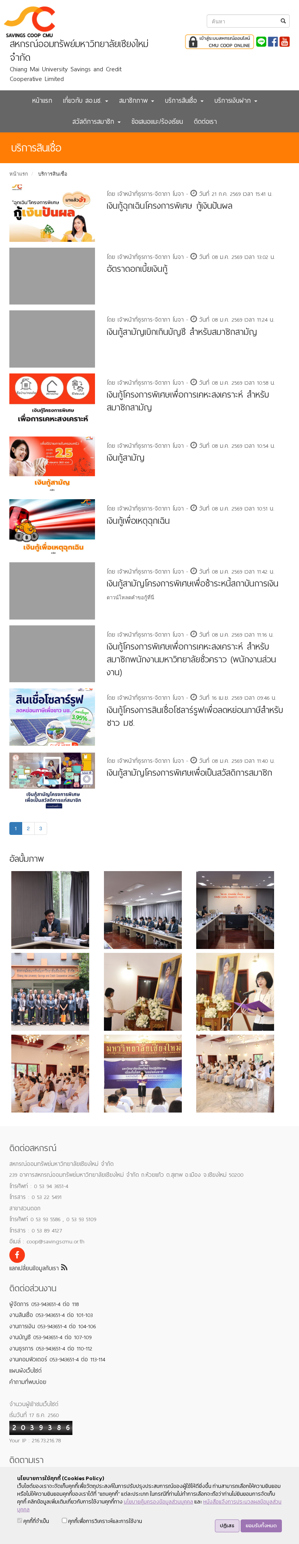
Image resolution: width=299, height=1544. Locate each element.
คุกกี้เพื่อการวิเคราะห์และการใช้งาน (104, 1521)
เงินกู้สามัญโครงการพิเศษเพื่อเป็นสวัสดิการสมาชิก (189, 772)
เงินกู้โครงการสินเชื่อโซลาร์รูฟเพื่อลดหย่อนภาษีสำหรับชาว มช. (195, 716)
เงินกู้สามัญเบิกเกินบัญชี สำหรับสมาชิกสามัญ (182, 332)
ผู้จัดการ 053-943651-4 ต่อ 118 (44, 1304)
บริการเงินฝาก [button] (234, 100)
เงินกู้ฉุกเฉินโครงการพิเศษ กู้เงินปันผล (169, 205)
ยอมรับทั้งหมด (261, 1525)
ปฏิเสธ (227, 1525)
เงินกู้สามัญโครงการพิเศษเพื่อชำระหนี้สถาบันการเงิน (192, 583)
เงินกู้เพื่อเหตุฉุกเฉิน (138, 520)
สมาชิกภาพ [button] (134, 100)
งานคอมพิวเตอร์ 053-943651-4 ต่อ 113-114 (57, 1359)
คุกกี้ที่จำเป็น (35, 1521)
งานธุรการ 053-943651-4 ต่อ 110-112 (50, 1348)
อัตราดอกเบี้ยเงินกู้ (137, 268)
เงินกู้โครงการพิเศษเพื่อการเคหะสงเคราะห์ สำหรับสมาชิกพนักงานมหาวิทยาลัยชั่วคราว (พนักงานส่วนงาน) (191, 659)
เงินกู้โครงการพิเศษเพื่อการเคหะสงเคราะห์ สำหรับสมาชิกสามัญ (188, 401)
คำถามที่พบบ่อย (27, 1382)
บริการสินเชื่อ (52, 173)
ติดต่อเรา (205, 121)
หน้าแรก (42, 100)
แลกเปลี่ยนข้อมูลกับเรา (35, 1268)
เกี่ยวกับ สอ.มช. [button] (83, 100)
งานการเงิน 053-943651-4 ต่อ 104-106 (52, 1326)
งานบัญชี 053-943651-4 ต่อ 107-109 (50, 1337)
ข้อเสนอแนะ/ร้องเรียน (157, 121)
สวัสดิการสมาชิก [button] (94, 121)
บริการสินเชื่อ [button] (182, 100)
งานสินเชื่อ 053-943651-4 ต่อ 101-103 (51, 1315)
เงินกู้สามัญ (125, 457)
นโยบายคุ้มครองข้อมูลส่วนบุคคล (158, 1502)
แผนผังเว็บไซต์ (25, 1371)
